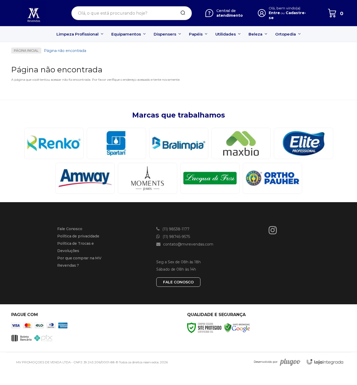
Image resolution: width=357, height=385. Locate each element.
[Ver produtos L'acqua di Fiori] (210, 178)
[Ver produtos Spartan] (116, 143)
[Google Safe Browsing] (237, 328)
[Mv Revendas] (33, 13)
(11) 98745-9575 (176, 236)
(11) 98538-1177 (175, 229)
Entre (274, 12)
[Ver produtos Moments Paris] (147, 178)
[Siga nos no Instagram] (274, 230)
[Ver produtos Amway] (85, 178)
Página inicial (26, 50)
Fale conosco (178, 282)
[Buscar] (181, 13)
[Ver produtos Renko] (54, 143)
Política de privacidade (78, 236)
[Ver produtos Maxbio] (241, 143)
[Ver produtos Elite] (303, 143)
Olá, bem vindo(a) (285, 8)
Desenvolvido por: (266, 362)
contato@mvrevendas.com (187, 244)
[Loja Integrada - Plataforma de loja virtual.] (325, 362)
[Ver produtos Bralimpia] (179, 143)
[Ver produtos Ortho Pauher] (272, 178)
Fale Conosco (69, 228)
